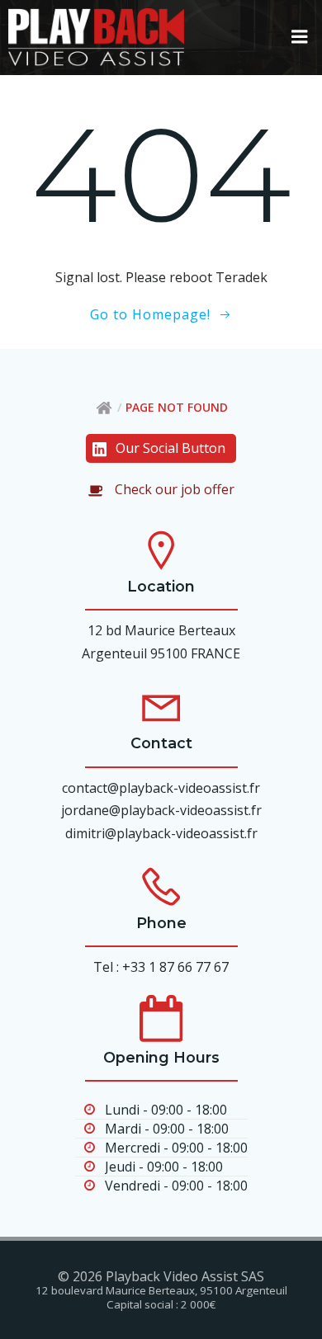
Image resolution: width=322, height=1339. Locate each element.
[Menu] (300, 37)
